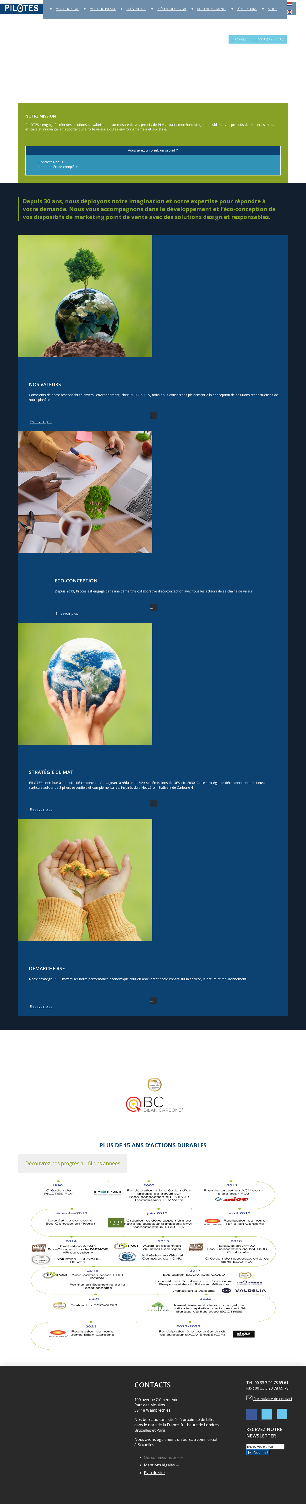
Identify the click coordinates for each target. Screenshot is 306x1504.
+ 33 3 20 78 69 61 (269, 39)
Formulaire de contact (272, 1398)
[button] (72, 1163)
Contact (240, 39)
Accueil (6, 39)
